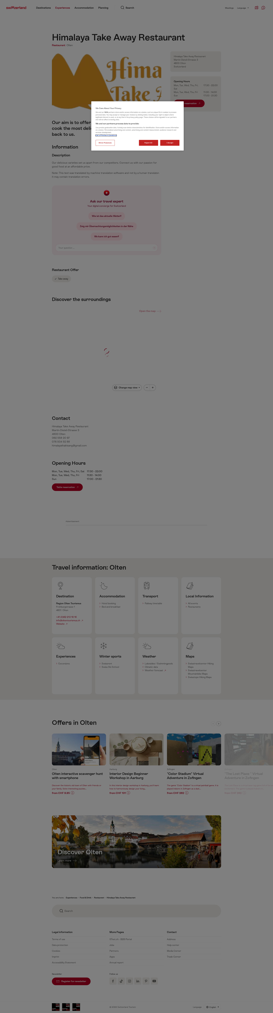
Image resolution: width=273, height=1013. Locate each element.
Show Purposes (105, 143)
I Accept (170, 143)
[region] (137, 126)
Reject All (148, 143)
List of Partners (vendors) (106, 135)
